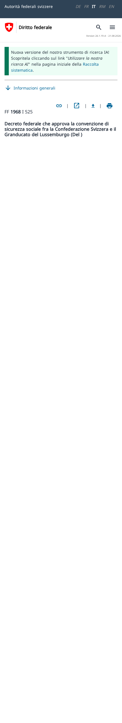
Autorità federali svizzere (29, 6)
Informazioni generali (30, 88)
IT (94, 6)
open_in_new (76, 105)
